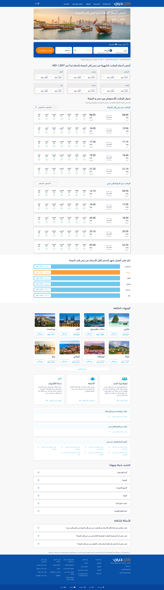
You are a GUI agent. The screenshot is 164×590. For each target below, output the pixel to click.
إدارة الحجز (85, 560)
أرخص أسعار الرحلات (111, 59)
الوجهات (88, 4)
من (126, 48)
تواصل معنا (84, 567)
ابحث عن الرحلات (45, 50)
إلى (108, 48)
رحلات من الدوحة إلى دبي (120, 432)
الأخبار (86, 563)
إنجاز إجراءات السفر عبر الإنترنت (69, 561)
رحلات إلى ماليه (42, 572)
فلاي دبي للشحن (83, 570)
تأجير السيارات (56, 565)
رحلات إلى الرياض (41, 565)
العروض (99, 563)
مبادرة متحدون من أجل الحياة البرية (83, 574)
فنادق (58, 569)
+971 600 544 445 (124, 573)
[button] (82, 472)
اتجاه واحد (112, 44)
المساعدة (66, 4)
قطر (101, 59)
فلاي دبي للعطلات (55, 572)
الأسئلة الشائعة (69, 565)
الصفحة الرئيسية (125, 59)
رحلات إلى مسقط (41, 569)
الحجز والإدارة (106, 4)
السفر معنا (96, 4)
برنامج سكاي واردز (77, 4)
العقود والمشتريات (68, 569)
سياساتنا (127, 566)
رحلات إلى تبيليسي (43, 561)
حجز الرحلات (98, 560)
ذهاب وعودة (122, 44)
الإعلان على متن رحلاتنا (69, 573)
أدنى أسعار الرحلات (57, 561)
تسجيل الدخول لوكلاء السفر (70, 578)
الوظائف (58, 575)
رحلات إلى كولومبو (41, 575)
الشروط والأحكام (125, 569)
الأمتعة (99, 570)
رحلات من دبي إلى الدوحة (120, 416)
